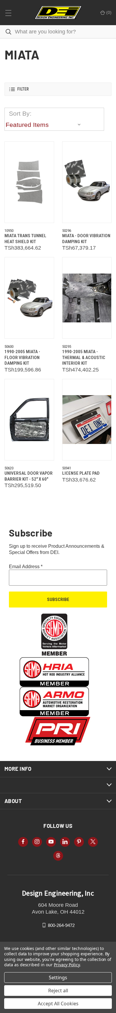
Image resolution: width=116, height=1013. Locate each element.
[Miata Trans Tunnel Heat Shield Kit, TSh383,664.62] (29, 182)
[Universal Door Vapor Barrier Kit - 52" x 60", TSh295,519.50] (29, 419)
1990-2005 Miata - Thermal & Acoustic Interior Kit (83, 357)
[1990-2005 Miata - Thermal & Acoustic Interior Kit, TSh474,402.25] (87, 297)
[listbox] (44, 124)
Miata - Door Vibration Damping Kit (86, 238)
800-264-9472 (61, 925)
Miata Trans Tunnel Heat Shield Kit (25, 238)
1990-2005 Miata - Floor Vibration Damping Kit (22, 357)
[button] (58, 89)
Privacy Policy (67, 964)
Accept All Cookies (58, 1003)
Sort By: (20, 113)
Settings (58, 977)
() (108, 12)
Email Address (26, 566)
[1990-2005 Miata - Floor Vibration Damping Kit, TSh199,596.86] (29, 297)
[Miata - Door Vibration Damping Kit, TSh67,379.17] (87, 182)
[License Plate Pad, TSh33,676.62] (87, 419)
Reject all (58, 990)
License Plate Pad (81, 473)
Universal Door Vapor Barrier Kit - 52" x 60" (28, 476)
